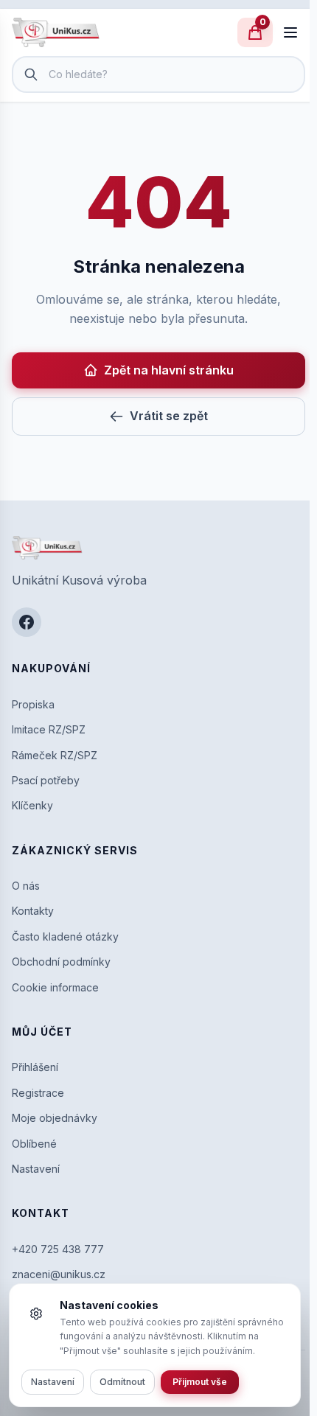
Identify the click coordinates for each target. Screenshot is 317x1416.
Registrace (38, 1093)
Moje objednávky (54, 1118)
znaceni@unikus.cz (58, 1274)
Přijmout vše (200, 1381)
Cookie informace (55, 987)
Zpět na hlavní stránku (169, 370)
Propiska (33, 704)
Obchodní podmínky (61, 961)
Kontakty (33, 910)
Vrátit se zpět (169, 415)
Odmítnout (122, 1381)
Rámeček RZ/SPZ (54, 755)
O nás (26, 885)
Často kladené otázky (65, 936)
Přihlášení (35, 1067)
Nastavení (36, 1168)
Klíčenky (32, 805)
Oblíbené (34, 1143)
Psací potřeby (46, 780)
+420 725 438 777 (58, 1249)
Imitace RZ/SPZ (49, 729)
